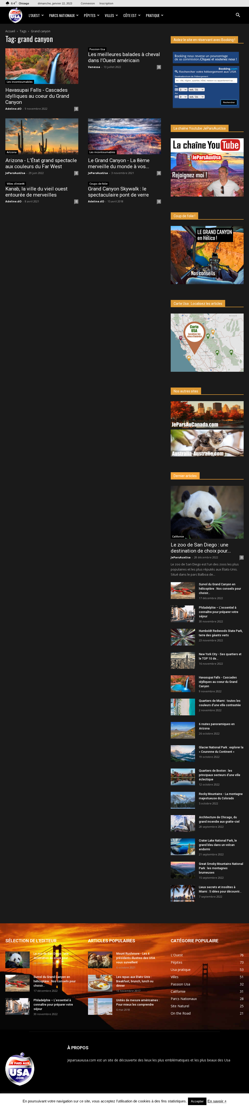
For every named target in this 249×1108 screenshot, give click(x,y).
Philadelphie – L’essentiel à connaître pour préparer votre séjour (218, 612)
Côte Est (130, 15)
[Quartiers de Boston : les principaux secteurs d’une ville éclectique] (183, 777)
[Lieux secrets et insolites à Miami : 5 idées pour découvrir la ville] (183, 893)
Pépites (90, 15)
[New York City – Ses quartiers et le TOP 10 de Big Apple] (183, 660)
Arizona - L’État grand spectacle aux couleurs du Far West (41, 163)
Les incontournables (20, 81)
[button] (238, 15)
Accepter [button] (197, 1101)
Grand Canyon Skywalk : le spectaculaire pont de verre (118, 192)
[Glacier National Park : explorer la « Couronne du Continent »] (183, 753)
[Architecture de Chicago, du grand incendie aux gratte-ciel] (183, 823)
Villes (109, 15)
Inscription (106, 3)
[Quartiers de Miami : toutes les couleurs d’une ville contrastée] (183, 707)
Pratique (153, 15)
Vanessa (94, 67)
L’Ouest (34, 15)
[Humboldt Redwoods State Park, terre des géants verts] (183, 637)
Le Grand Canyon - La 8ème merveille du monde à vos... (119, 163)
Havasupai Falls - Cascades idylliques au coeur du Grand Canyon (37, 96)
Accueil (10, 31)
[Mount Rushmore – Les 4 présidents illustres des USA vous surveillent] (100, 959)
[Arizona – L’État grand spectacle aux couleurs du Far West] (41, 136)
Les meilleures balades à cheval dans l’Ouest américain (124, 57)
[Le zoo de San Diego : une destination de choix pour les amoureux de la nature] (207, 512)
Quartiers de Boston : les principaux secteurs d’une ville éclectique (219, 775)
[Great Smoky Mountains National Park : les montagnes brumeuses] (183, 870)
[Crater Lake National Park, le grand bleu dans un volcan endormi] (183, 846)
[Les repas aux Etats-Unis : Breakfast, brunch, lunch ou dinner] (100, 983)
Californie (178, 536)
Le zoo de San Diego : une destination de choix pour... (201, 548)
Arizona (12, 152)
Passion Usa (97, 49)
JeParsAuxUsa (15, 173)
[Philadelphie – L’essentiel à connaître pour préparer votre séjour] (183, 613)
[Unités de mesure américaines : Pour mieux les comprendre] (100, 1006)
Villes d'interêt (16, 183)
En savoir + (217, 1101)
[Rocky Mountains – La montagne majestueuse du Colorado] (183, 800)
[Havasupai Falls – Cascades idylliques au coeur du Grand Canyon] (41, 66)
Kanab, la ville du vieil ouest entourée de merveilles (36, 192)
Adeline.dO (13, 108)
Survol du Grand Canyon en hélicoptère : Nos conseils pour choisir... (220, 589)
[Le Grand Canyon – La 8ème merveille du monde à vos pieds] (124, 136)
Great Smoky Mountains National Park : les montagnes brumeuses (221, 868)
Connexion (88, 3)
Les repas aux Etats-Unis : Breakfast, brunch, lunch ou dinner (134, 981)
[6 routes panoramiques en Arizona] (183, 730)
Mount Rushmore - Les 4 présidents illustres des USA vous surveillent (135, 958)
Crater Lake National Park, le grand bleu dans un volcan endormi (218, 845)
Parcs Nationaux (62, 15)
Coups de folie (98, 183)
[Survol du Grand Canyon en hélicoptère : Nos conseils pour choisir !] (183, 590)
